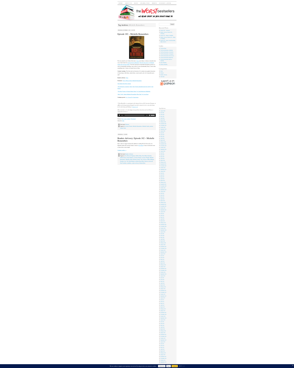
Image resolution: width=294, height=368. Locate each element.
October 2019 (162, 250)
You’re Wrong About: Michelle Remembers (132, 80)
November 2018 (163, 270)
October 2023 (162, 167)
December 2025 (163, 123)
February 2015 (163, 352)
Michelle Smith (145, 126)
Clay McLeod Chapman (130, 155)
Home (121, 3)
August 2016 (162, 319)
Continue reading (122, 150)
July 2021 (162, 213)
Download (133, 119)
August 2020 (162, 231)
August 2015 (162, 341)
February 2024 (163, 162)
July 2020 (162, 233)
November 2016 (163, 314)
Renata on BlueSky (163, 64)
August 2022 (162, 191)
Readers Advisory (129, 154)
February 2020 (163, 242)
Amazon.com (135, 107)
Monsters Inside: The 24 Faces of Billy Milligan (143, 159)
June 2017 (162, 301)
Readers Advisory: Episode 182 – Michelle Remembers (136, 139)
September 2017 (163, 296)
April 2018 (162, 283)
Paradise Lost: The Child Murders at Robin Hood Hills (132, 161)
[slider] (153, 115)
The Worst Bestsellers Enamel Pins (166, 57)
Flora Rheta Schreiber (147, 155)
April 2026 (162, 118)
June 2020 (162, 235)
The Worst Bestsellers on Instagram (166, 53)
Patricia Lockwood (148, 161)
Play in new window (125, 119)
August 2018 (162, 275)
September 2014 (163, 362)
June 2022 (162, 195)
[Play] (119, 115)
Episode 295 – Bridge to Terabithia (166, 35)
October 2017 (162, 294)
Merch (154, 3)
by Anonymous (132, 97)
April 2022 (162, 198)
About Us (128, 3)
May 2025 (162, 136)
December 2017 (163, 290)
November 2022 (163, 186)
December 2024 (163, 143)
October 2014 (162, 360)
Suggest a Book (165, 3)
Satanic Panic (123, 128)
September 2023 (163, 169)
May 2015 (162, 347)
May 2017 (162, 303)
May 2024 (162, 156)
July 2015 (162, 343)
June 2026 (162, 114)
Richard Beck (142, 163)
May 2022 (162, 197)
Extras (161, 71)
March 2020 (162, 241)
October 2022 (162, 187)
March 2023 (162, 180)
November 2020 (163, 226)
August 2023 (162, 171)
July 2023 (162, 173)
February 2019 (163, 264)
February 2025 (163, 142)
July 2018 (162, 277)
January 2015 (162, 354)
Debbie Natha (138, 155)
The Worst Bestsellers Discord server (167, 55)
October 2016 (162, 316)
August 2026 (162, 110)
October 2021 (162, 208)
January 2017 (162, 310)
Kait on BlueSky (163, 62)
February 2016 (163, 330)
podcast (151, 126)
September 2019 (163, 252)
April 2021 (162, 219)
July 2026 (162, 112)
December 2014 (163, 356)
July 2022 (162, 193)
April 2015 (162, 349)
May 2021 (162, 217)
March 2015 (162, 351)
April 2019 (162, 261)
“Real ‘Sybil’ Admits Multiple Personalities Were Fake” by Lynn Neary (133, 94)
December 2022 (163, 184)
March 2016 (162, 329)
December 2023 (163, 164)
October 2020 (162, 228)
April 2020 (162, 239)
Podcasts (127, 124)
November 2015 (163, 336)
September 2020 (163, 230)
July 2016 (162, 321)
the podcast (141, 145)
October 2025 (162, 127)
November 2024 (163, 145)
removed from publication (133, 62)
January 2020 (162, 244)
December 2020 (163, 224)
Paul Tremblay (123, 163)
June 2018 (162, 279)
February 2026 (163, 121)
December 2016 (163, 312)
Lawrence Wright (145, 157)
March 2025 (162, 140)
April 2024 (162, 158)
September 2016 (163, 318)
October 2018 (162, 272)
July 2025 (162, 132)
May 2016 (162, 325)
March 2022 (162, 200)
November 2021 (163, 206)
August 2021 (162, 211)
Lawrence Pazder (128, 126)
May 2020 (162, 237)
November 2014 (163, 358)
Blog (136, 3)
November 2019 (163, 248)
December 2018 (163, 268)
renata (121, 30)
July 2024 (162, 153)
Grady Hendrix (130, 157)
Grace (137, 61)
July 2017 (162, 299)
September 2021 (163, 209)
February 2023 (163, 182)
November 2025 (163, 125)
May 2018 (162, 281)
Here (127, 77)
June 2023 (162, 175)
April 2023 (162, 178)
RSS (123, 120)
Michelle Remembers (137, 126)
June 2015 (162, 345)
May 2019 (162, 259)
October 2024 (162, 147)
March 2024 (162, 160)
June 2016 (162, 323)
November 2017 (163, 292)
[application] (137, 115)
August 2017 (162, 297)
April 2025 (162, 138)
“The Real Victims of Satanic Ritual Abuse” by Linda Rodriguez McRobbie (134, 91)
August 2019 (162, 253)
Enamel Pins (145, 3)
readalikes (129, 163)
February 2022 (163, 202)
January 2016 (162, 332)
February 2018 (163, 286)
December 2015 (163, 334)
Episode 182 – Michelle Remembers (133, 33)
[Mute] (149, 115)
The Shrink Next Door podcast (124, 83)
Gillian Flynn (123, 157)
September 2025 (163, 129)
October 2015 (162, 338)
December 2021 (163, 204)
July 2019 (162, 255)
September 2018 (163, 274)
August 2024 (162, 151)
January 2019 (162, 266)
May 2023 (162, 176)
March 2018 (162, 285)
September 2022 (163, 189)
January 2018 (162, 288)
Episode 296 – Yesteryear (165, 30)
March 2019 (162, 263)
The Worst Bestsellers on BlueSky (166, 50)
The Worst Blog (163, 48)
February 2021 (163, 222)
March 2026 (162, 120)
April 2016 (162, 327)
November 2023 (163, 165)
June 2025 (162, 134)
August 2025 (162, 131)
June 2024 (162, 154)
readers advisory (135, 163)
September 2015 (163, 340)
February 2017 (163, 308)
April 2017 (162, 305)
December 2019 (163, 246)
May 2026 (162, 116)
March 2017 (162, 307)
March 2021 (162, 220)
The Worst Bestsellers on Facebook (166, 52)
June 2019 (162, 257)
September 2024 (163, 149)
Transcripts (162, 76)
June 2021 (162, 215)
